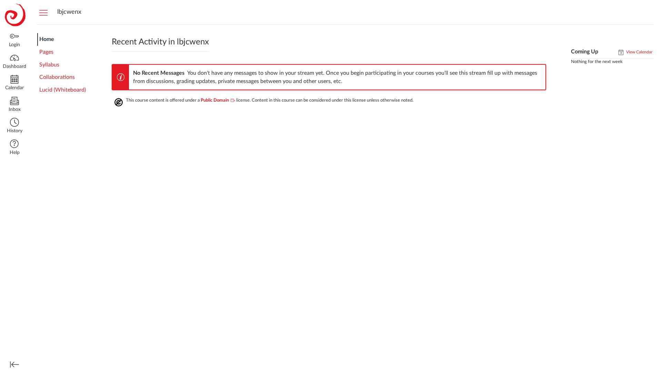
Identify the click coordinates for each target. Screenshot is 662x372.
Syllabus (49, 65)
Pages (46, 52)
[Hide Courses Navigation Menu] (43, 12)
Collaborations (57, 77)
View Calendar (638, 52)
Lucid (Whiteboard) (62, 90)
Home (46, 39)
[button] (14, 126)
